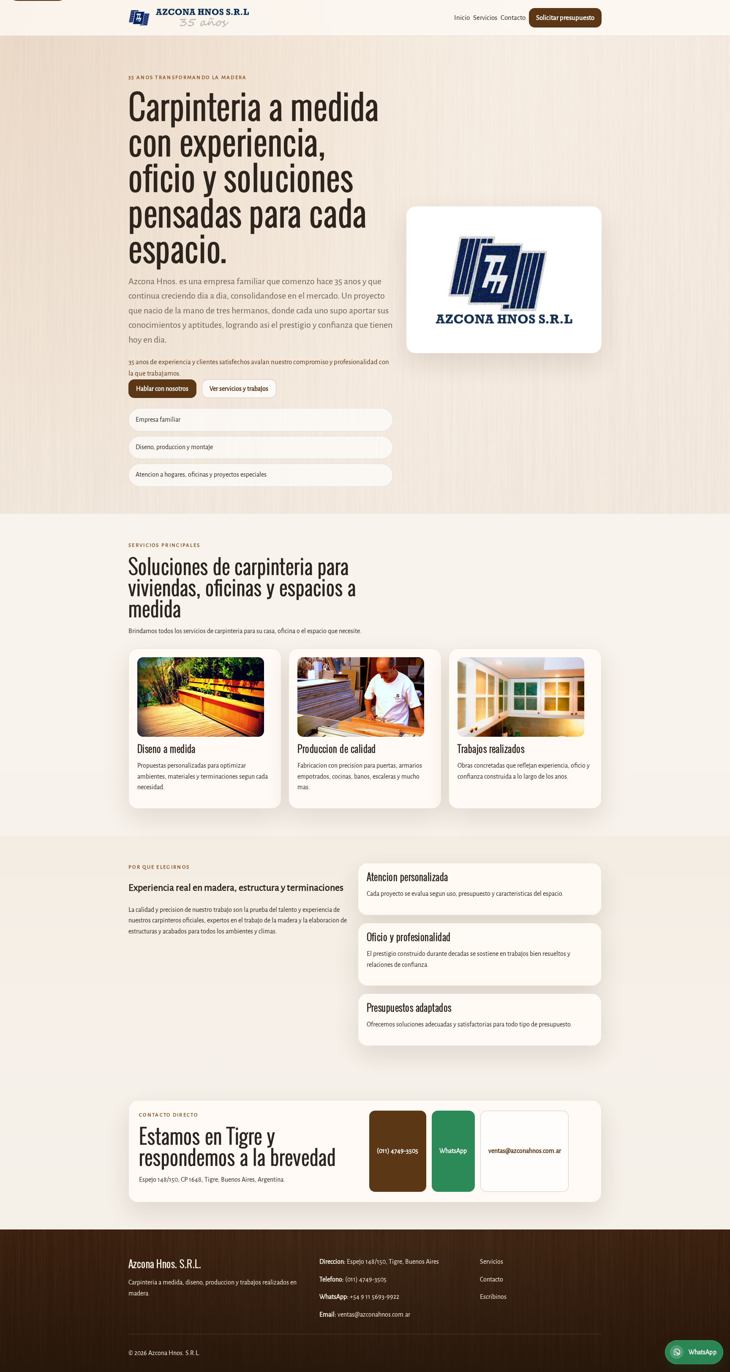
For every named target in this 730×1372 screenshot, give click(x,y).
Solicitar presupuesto (565, 18)
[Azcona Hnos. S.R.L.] (188, 17)
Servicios (485, 18)
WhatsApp (453, 1151)
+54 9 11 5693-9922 (374, 1297)
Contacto (513, 18)
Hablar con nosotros (162, 389)
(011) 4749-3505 (397, 1151)
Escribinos (493, 1297)
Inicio (462, 18)
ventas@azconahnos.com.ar (524, 1151)
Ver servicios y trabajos (239, 389)
